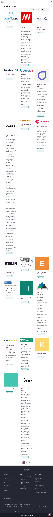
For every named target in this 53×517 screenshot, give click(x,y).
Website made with (24, 515)
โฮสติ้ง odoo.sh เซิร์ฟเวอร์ (25, 476)
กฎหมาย (37, 492)
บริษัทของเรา (38, 476)
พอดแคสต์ (37, 486)
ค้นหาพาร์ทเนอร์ (23, 488)
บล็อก (36, 488)
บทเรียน (5, 476)
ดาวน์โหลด (6, 485)
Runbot (5, 489)
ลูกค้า (36, 489)
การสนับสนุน (22, 479)
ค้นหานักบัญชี (22, 486)
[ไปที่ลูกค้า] (11, 16)
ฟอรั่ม (5, 479)
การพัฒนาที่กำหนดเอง (24, 482)
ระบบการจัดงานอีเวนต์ (39, 485)
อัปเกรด (21, 480)
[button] (51, 2)
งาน (36, 483)
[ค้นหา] (33, 9)
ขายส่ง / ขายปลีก (9, 26)
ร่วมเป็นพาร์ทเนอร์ (23, 489)
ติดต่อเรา (37, 481)
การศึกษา (22, 483)
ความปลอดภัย (38, 493)
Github (5, 487)
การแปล (6, 490)
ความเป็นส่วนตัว (43, 492)
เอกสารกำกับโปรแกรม (8, 478)
